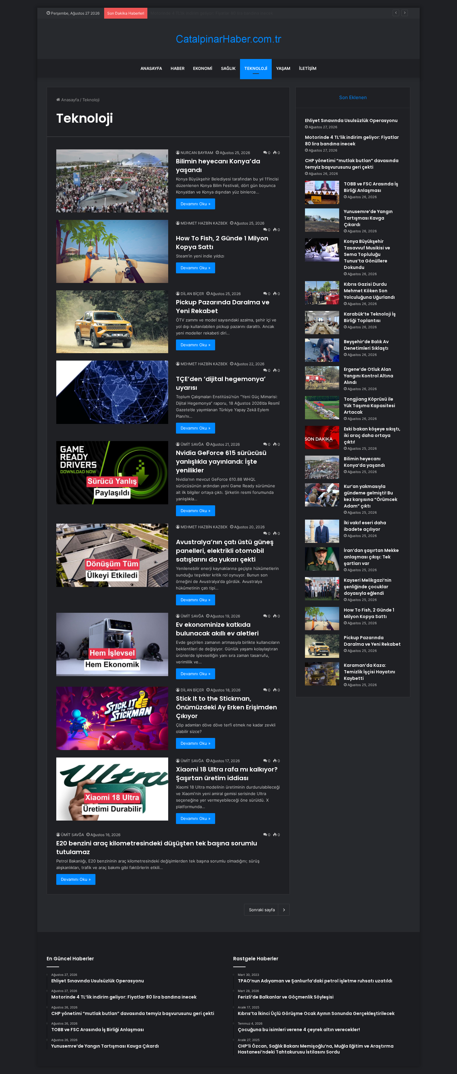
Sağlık (228, 68)
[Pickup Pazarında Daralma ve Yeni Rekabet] (112, 321)
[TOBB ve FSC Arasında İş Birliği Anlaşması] (322, 192)
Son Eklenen (353, 97)
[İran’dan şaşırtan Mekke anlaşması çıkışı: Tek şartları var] (322, 559)
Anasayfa (151, 68)
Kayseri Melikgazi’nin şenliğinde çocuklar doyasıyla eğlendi (367, 586)
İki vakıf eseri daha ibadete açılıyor (365, 526)
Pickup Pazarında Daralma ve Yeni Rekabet (372, 641)
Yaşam (283, 68)
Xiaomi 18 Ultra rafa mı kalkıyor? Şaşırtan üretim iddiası (227, 773)
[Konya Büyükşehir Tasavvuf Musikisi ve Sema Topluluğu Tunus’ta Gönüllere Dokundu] (322, 250)
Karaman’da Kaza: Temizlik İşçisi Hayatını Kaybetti (369, 671)
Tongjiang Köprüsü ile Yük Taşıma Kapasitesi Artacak (369, 405)
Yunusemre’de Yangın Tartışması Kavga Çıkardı (368, 218)
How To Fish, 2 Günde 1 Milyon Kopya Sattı (369, 613)
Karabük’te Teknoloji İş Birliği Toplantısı (370, 317)
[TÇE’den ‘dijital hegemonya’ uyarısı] (112, 392)
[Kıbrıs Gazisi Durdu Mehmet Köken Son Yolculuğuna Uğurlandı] (322, 292)
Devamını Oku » (195, 203)
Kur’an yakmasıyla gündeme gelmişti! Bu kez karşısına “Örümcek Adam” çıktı (370, 496)
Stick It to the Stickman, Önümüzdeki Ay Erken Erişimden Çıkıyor (226, 707)
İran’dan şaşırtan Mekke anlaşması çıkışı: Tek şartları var (371, 557)
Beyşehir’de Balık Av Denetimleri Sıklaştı (366, 345)
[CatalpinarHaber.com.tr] (228, 39)
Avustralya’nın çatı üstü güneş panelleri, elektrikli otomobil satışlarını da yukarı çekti (225, 551)
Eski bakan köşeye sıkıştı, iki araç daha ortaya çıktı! (372, 435)
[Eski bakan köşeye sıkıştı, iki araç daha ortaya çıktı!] (322, 437)
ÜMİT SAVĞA (192, 444)
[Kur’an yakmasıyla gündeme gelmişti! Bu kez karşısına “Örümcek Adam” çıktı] (322, 495)
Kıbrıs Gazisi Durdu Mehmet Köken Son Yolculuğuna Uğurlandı (369, 290)
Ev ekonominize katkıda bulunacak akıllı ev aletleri (217, 629)
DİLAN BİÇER (192, 293)
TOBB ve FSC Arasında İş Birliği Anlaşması (371, 187)
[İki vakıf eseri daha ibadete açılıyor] (322, 531)
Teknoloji (255, 68)
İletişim (307, 68)
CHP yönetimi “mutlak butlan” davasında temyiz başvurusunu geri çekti (218, 13)
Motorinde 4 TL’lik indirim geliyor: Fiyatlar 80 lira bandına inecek (352, 140)
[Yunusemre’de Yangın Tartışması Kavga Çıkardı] (322, 220)
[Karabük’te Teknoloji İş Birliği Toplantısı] (322, 322)
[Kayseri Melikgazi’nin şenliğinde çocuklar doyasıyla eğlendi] (322, 588)
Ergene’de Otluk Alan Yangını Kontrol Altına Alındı (368, 375)
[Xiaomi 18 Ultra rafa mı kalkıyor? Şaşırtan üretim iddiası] (112, 789)
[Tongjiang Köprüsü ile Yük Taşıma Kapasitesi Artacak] (322, 407)
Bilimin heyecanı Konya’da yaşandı (364, 462)
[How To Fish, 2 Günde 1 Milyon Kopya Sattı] (112, 251)
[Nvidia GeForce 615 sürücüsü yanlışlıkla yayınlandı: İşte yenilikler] (112, 472)
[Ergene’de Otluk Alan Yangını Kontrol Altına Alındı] (322, 377)
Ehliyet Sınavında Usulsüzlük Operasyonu (351, 120)
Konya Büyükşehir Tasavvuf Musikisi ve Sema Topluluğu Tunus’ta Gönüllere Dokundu (367, 254)
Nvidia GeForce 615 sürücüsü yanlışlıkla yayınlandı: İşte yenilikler (221, 461)
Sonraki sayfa (262, 909)
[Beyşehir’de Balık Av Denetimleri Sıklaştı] (322, 350)
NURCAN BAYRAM (197, 152)
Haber (177, 68)
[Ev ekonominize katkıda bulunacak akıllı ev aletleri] (112, 644)
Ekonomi (202, 68)
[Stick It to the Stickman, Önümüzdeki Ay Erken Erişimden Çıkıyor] (112, 718)
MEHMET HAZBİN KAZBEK (204, 223)
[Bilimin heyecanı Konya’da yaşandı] (112, 180)
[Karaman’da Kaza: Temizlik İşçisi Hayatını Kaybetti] (322, 673)
